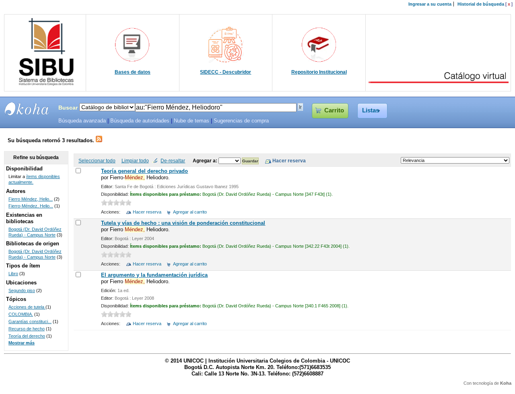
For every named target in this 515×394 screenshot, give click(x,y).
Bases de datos (132, 72)
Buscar (68, 107)
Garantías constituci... (30, 321)
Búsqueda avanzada (82, 121)
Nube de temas (191, 121)
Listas (370, 110)
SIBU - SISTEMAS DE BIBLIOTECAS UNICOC (27, 109)
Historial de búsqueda (480, 4)
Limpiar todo (135, 160)
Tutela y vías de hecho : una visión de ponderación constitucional (183, 223)
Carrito (334, 110)
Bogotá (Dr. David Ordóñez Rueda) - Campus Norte (35, 232)
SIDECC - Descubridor (225, 72)
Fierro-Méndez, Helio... (30, 205)
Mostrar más (21, 342)
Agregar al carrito (190, 211)
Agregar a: (205, 160)
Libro (13, 273)
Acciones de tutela (26, 307)
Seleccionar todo (96, 160)
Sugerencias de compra (241, 121)
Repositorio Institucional (319, 72)
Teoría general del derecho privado (144, 171)
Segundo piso (21, 290)
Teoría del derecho (26, 336)
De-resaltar (173, 160)
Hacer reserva (147, 211)
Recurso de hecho (26, 328)
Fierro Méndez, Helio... (30, 199)
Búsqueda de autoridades (139, 121)
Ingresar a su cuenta (429, 4)
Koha (505, 383)
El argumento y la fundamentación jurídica (154, 275)
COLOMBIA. (20, 314)
